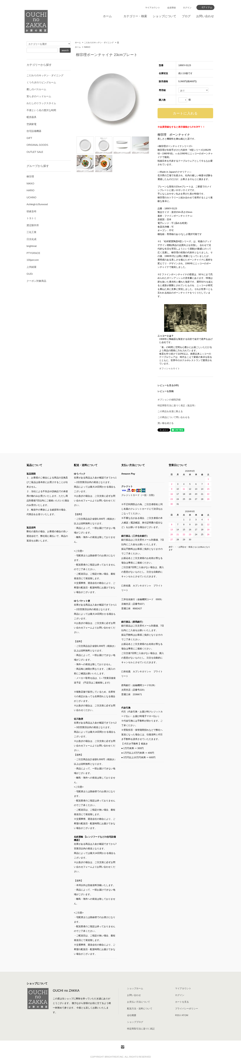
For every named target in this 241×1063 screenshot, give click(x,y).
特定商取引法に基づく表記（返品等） (177, 405)
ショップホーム (135, 988)
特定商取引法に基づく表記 (141, 1028)
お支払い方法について (138, 1001)
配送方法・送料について (139, 1008)
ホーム (107, 16)
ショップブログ (135, 1022)
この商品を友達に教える (170, 411)
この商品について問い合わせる (174, 417)
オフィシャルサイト (169, 368)
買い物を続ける (166, 423)
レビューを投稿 (166, 391)
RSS (177, 1015)
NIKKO (87, 47)
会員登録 (171, 7)
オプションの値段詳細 (169, 399)
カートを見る (182, 1001)
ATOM (185, 1015)
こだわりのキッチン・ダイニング (99, 42)
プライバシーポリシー (186, 1008)
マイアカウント (152, 7)
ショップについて (164, 16)
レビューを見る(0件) (168, 385)
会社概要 (131, 1015)
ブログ (186, 16)
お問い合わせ (205, 16)
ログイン (187, 7)
